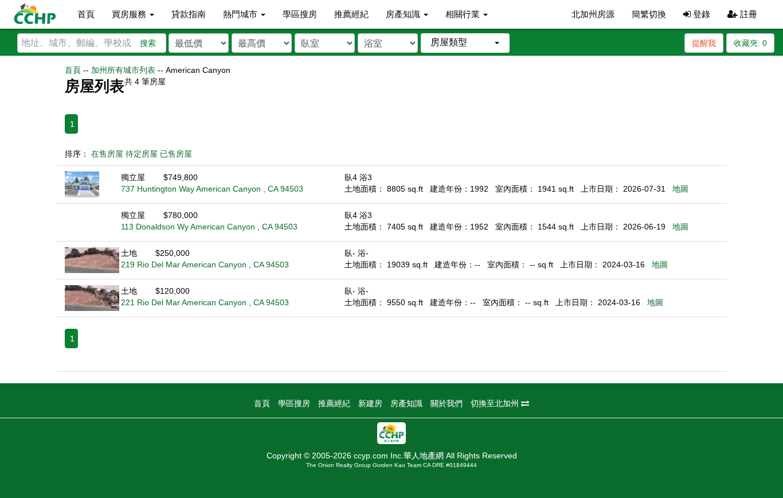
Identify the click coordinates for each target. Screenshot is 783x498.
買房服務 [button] (130, 14)
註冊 (747, 14)
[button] (465, 42)
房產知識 (406, 403)
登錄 (700, 14)
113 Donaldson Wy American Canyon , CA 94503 (209, 226)
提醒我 (704, 43)
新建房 (370, 403)
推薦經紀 (351, 14)
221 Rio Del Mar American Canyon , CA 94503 (205, 302)
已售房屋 (176, 153)
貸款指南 (188, 14)
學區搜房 (300, 14)
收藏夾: (750, 43)
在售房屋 (107, 153)
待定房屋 (142, 153)
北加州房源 (592, 14)
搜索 (148, 43)
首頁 (86, 14)
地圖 (680, 188)
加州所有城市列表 (123, 70)
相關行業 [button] (463, 14)
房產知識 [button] (404, 14)
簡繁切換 (649, 14)
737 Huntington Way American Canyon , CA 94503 (212, 188)
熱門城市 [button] (241, 14)
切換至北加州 (496, 403)
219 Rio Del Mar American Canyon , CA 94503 (205, 264)
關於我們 (446, 403)
